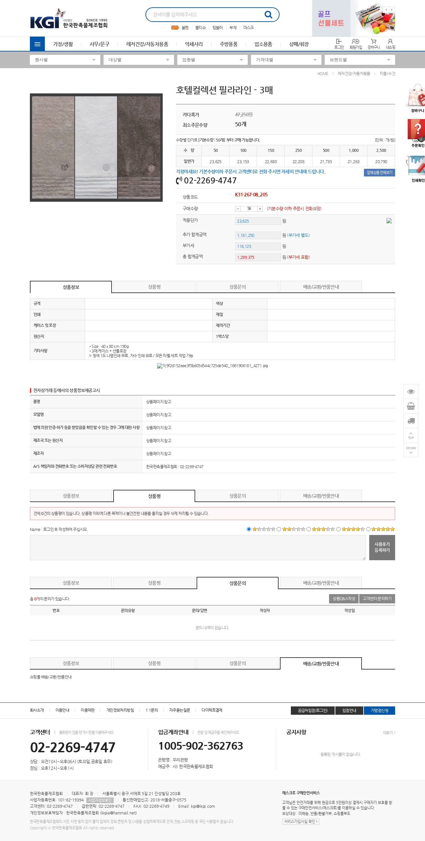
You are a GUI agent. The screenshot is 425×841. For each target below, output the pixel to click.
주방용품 (229, 44)
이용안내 (62, 710)
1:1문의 (151, 710)
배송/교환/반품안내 (321, 286)
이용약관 (88, 710)
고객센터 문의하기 (377, 598)
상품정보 (71, 287)
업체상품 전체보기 (379, 172)
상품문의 (237, 286)
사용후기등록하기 (382, 547)
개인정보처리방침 (120, 710)
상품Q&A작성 (344, 598)
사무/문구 (99, 44)
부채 (232, 27)
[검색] (268, 14)
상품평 (154, 286)
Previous (386, 10)
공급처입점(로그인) (313, 710)
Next (392, 10)
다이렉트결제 (212, 710)
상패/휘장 (299, 44)
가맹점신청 (379, 710)
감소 (238, 209)
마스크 (248, 27)
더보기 (388, 733)
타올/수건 (387, 73)
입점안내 (349, 710)
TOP (411, 437)
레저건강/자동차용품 (147, 44)
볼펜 (185, 27)
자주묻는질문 (179, 710)
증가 (260, 209)
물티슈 (200, 27)
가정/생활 (63, 44)
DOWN (411, 448)
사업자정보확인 (100, 800)
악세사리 (194, 44)
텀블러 (217, 27)
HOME (322, 73)
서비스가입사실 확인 (300, 821)
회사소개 (37, 710)
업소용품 (263, 44)
